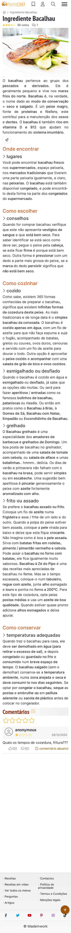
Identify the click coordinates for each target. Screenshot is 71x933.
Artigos (9, 902)
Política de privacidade (46, 886)
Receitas (10, 878)
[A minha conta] (43, 4)
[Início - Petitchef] (4, 12)
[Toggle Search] (53, 4)
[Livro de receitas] (33, 4)
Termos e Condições (53, 893)
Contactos (47, 878)
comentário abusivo (53, 748)
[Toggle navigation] (64, 4)
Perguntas (11, 896)
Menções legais (50, 900)
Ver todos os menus (18, 890)
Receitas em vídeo (17, 884)
